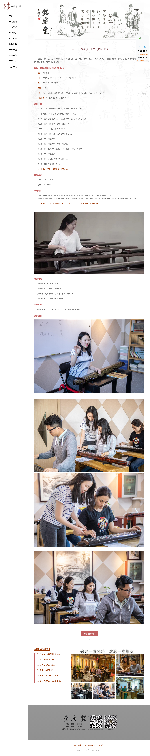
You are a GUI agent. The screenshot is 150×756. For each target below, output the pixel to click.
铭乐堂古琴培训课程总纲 (50, 654)
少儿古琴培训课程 (47, 659)
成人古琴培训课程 (47, 665)
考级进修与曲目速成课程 (50, 675)
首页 (76, 745)
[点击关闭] (146, 35)
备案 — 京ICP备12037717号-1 (89, 750)
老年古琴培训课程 (47, 670)
